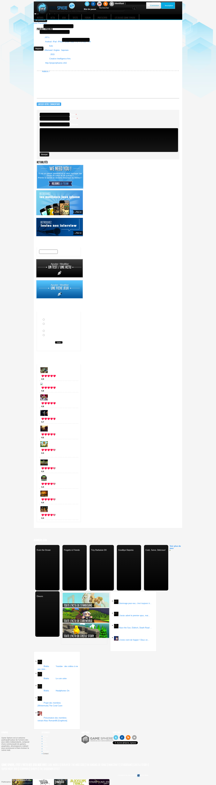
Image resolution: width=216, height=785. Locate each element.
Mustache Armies (53, 391)
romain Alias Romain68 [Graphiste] (52, 721)
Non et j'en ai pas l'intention (58, 331)
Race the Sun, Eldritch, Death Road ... (135, 628)
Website (74, 124)
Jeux (44, 741)
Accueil (45, 736)
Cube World (53, 765)
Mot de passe (90, 9)
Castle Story (141, 765)
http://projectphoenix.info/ (56, 63)
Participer (46, 751)
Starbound (126, 765)
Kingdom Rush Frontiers (57, 453)
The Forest (50, 437)
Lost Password (40, 23)
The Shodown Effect (49, 769)
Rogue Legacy (52, 406)
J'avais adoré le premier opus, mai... (134, 615)
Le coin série (61, 678)
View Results (59, 347)
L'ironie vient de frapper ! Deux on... (134, 640)
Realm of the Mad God (72, 765)
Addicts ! (46, 71)
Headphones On (62, 691)
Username (38, 26)
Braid (48, 503)
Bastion (49, 471)
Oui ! (47, 320)
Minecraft (50, 487)
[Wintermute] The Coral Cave (50, 706)
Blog (44, 749)
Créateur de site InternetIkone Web (133, 775)
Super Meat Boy (9, 769)
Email (36, 32)
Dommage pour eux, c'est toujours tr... (135, 603)
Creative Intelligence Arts (60, 59)
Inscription (169, 6)
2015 (52, 54)
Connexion (154, 6)
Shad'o (34, 769)
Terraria (24, 769)
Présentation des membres (55, 718)
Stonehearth (51, 379)
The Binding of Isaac (96, 765)
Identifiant (119, 3)
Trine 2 (49, 518)
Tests (45, 744)
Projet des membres (52, 703)
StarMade (50, 422)
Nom (74, 115)
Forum (45, 746)
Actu (44, 739)
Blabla (46, 666)
